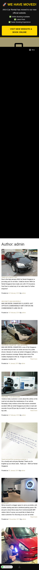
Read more (33, 359)
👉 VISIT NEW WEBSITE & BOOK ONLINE (19, 30)
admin (24, 293)
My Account (19, 567)
